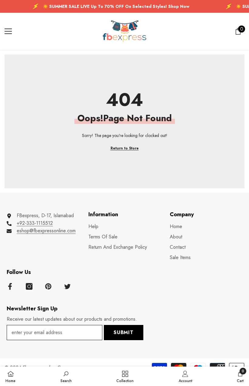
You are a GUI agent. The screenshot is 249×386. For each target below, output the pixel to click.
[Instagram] (29, 286)
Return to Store (125, 148)
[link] (66, 376)
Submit (124, 332)
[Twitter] (67, 286)
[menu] (8, 31)
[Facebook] (10, 286)
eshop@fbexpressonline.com (46, 230)
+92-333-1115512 (35, 223)
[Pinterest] (48, 286)
